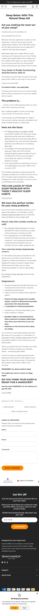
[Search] (6, 6)
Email (4, 440)
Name (4, 430)
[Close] (37, 593)
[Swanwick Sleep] (19, 6)
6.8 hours (28, 149)
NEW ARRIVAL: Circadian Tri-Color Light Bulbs (19, 2)
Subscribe (19, 527)
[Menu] (2, 6)
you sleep (23, 87)
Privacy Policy (22, 604)
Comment (5, 449)
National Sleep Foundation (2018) (20, 131)
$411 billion (13, 166)
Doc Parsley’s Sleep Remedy (15, 228)
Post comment (12, 468)
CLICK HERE (6, 393)
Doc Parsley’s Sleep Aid (21, 338)
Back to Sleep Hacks (19, 411)
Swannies (12, 235)
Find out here (7, 198)
